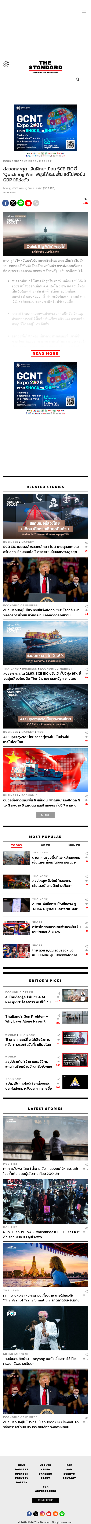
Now (69, 1469)
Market (45, 161)
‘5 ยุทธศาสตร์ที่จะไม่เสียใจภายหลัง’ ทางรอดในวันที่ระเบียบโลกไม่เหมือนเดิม (28, 1042)
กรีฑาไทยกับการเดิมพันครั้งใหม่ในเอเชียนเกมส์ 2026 (56, 929)
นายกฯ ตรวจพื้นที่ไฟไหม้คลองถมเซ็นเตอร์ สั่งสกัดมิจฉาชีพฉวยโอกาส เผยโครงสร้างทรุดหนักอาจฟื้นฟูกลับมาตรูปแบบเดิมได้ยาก (56, 860)
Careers (45, 1474)
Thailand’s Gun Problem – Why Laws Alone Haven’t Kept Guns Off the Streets (26, 1019)
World (10, 1035)
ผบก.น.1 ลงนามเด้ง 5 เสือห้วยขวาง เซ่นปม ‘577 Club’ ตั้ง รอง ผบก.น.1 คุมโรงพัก (41, 1234)
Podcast (21, 1469)
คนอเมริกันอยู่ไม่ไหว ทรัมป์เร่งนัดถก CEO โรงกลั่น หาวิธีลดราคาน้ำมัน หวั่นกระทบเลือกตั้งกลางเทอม (41, 612)
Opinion (21, 1474)
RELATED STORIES (45, 486)
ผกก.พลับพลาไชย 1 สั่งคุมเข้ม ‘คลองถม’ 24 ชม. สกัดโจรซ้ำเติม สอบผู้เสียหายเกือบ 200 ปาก (41, 1171)
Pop (69, 1465)
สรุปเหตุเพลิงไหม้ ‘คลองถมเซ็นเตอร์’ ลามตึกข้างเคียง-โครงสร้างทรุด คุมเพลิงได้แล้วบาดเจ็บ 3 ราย (54, 883)
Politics (10, 1164)
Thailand (11, 669)
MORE (45, 815)
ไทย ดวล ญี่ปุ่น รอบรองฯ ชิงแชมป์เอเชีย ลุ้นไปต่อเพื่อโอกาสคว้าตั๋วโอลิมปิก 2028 (54, 952)
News (22, 1465)
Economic (11, 161)
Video (45, 1469)
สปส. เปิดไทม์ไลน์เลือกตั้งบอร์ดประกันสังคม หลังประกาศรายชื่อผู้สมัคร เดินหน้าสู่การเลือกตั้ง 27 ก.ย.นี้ (29, 1086)
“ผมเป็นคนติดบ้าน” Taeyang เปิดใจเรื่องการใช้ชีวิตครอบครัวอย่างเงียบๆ (40, 1361)
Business (29, 161)
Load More (45, 1437)
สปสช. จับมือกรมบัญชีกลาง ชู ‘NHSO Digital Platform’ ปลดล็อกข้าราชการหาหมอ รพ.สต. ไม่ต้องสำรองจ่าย (56, 906)
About (45, 1478)
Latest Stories (45, 1108)
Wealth (45, 1465)
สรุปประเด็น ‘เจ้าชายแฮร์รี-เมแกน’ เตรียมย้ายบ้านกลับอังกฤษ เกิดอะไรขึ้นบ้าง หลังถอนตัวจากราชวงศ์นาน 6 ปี (28, 1064)
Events (69, 1474)
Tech (41, 732)
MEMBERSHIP (45, 1500)
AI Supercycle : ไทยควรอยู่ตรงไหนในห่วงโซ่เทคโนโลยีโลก (36, 739)
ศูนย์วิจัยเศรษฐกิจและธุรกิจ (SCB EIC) (32, 188)
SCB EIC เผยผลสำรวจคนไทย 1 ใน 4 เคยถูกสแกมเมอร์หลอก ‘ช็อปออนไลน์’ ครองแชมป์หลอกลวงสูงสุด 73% (41, 549)
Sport (37, 922)
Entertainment (16, 1354)
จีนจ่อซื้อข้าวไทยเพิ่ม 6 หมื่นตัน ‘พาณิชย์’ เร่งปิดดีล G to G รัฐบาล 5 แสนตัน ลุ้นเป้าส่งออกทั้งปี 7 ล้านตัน (41, 802)
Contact (69, 1478)
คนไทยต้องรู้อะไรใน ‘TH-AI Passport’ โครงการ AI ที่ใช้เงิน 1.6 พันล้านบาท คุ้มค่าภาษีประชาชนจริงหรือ (28, 999)
